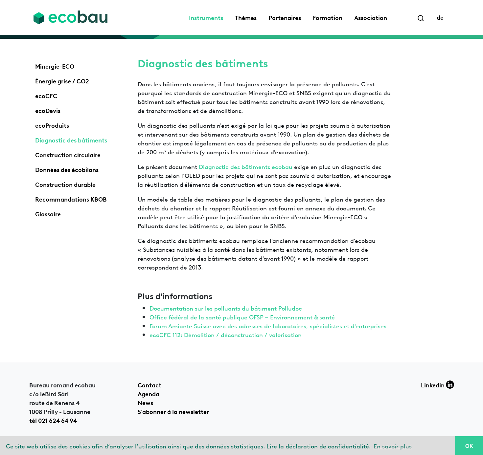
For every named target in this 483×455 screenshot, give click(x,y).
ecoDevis (47, 110)
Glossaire (48, 213)
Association (370, 17)
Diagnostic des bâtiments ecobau (245, 166)
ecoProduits (52, 124)
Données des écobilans (67, 169)
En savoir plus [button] (393, 446)
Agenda (148, 393)
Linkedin (433, 384)
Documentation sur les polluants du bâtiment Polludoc (226, 308)
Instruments (206, 17)
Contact (149, 384)
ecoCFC (46, 95)
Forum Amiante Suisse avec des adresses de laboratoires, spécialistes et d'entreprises (268, 325)
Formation (327, 17)
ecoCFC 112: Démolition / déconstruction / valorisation (226, 334)
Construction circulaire (68, 154)
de (440, 16)
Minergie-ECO (54, 65)
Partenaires (284, 17)
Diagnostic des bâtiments (71, 139)
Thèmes (246, 17)
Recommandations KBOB (71, 198)
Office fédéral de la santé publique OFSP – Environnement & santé (242, 317)
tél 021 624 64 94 (53, 420)
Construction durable (65, 184)
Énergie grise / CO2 (62, 80)
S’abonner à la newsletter (173, 411)
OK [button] (469, 445)
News (145, 402)
